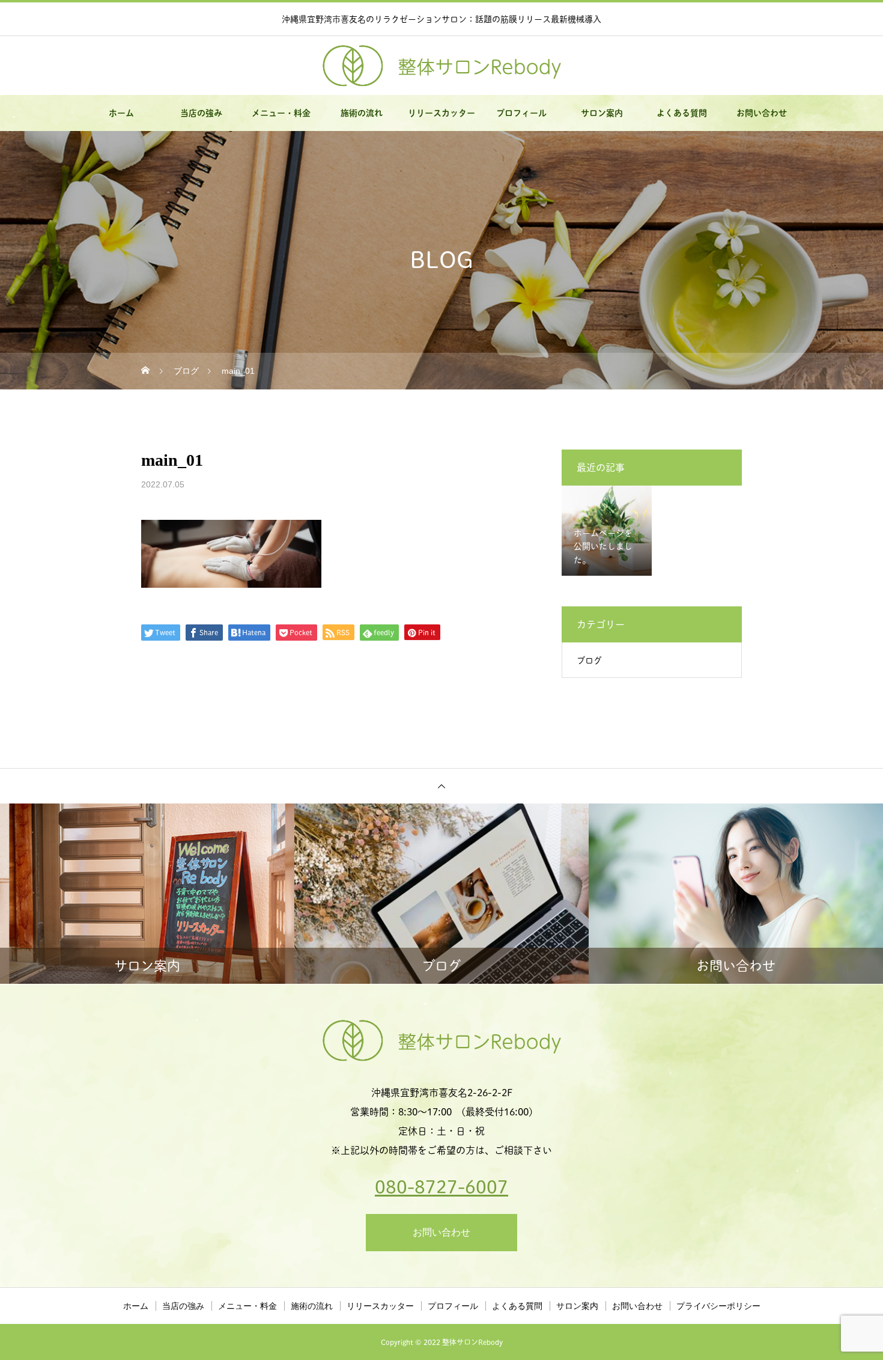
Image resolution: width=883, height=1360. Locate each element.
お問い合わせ (761, 113)
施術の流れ (362, 113)
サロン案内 (602, 113)
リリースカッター (441, 113)
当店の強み (201, 113)
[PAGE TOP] (441, 785)
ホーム (121, 113)
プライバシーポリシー (718, 1306)
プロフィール (521, 113)
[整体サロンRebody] (441, 66)
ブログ (589, 660)
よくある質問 (682, 113)
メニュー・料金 (281, 113)
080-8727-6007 (441, 1187)
